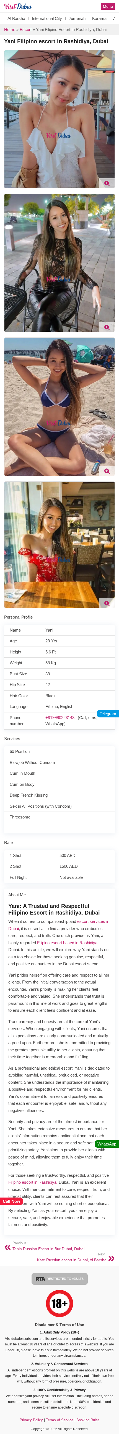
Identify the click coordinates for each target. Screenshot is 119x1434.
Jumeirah (77, 18)
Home (9, 29)
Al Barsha (16, 18)
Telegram (108, 713)
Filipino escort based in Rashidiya (67, 942)
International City (47, 18)
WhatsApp (106, 1144)
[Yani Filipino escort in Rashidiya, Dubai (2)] (59, 265)
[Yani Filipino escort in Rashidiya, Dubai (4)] (59, 121)
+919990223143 (59, 717)
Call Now (11, 1201)
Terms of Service (60, 1420)
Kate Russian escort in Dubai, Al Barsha (72, 1257)
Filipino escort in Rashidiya (32, 1182)
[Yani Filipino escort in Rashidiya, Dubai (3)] (59, 547)
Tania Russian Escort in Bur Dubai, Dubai (48, 1246)
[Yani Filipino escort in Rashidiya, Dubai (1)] (59, 409)
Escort (26, 29)
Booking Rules (88, 1420)
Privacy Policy (31, 1420)
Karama (99, 18)
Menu (108, 6)
